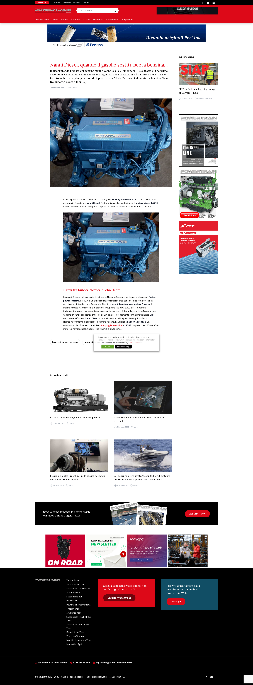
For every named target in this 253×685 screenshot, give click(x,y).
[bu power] (126, 36)
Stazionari (98, 19)
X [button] (154, 337)
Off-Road (75, 19)
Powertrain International (78, 604)
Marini (86, 19)
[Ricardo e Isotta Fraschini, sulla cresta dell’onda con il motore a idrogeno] (79, 455)
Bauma (64, 19)
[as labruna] (65, 551)
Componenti (127, 19)
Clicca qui (176, 601)
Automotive (112, 19)
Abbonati (42, 2)
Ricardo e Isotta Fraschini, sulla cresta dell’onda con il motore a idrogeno (77, 477)
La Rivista (76, 3)
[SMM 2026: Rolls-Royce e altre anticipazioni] (79, 397)
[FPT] (198, 247)
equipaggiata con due (112, 325)
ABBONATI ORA (197, 513)
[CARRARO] (188, 551)
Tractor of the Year (75, 636)
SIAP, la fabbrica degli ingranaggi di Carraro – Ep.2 (197, 91)
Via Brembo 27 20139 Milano (52, 662)
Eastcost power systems (65, 342)
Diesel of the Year (75, 632)
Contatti (86, 3)
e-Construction (73, 612)
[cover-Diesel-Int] (198, 140)
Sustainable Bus (74, 596)
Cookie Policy (134, 342)
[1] (106, 551)
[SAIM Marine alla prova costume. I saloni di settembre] (143, 397)
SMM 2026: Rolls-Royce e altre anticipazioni (75, 417)
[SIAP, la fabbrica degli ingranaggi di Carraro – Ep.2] (198, 74)
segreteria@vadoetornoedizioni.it (113, 662)
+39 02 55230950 (81, 662)
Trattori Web (72, 608)
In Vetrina (200, 98)
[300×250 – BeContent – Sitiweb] (147, 551)
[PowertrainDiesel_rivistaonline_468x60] (187, 10)
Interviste (208, 98)
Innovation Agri (74, 644)
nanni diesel (90, 342)
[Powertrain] (53, 11)
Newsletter (67, 3)
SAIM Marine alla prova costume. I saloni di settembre (139, 419)
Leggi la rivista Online (119, 597)
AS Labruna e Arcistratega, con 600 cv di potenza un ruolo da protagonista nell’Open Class (142, 477)
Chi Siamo (56, 3)
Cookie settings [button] (123, 346)
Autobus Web (73, 592)
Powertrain (71, 600)
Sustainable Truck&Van (78, 588)
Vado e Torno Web (75, 584)
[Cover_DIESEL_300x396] (198, 194)
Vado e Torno (73, 580)
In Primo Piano (42, 19)
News (55, 19)
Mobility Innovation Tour (78, 640)
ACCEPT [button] (108, 346)
